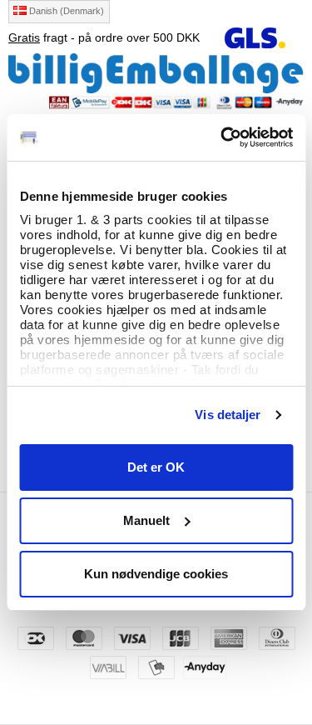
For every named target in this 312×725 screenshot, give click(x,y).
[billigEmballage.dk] (156, 72)
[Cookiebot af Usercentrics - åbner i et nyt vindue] (222, 137)
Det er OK (156, 467)
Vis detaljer (227, 415)
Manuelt (146, 520)
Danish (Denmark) (65, 11)
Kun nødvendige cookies (156, 574)
